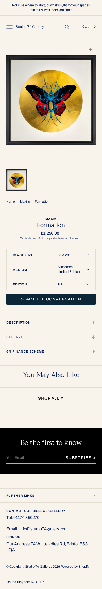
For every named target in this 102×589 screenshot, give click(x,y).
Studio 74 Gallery (38, 566)
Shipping (44, 238)
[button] (9, 26)
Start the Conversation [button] (51, 299)
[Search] (67, 27)
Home (10, 201)
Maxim (25, 201)
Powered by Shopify (75, 566)
